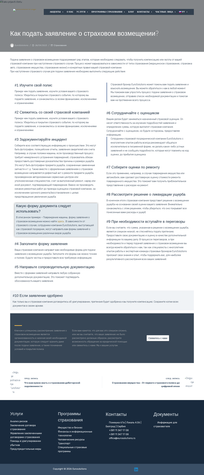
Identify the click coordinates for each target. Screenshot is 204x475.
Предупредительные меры (25, 449)
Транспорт (64, 443)
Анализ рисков (18, 421)
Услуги (80, 12)
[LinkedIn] (136, 469)
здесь (61, 221)
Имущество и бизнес (70, 427)
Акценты (55, 12)
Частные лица (164, 12)
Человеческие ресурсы (71, 439)
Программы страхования (106, 12)
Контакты (143, 12)
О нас (70, 12)
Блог (131, 12)
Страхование (60, 45)
